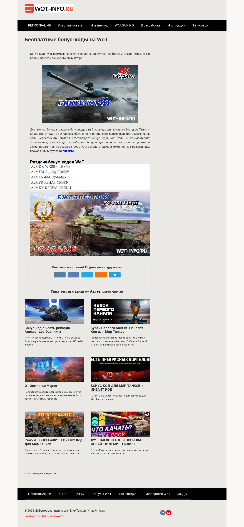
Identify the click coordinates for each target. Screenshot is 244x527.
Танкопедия (201, 25)
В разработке (150, 25)
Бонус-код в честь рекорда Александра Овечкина (47, 330)
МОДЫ (182, 494)
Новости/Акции (39, 494)
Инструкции (176, 25)
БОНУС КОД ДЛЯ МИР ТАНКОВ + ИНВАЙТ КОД (117, 387)
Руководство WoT (157, 494)
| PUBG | (80, 494)
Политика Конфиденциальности (44, 516)
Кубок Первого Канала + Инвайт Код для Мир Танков (117, 330)
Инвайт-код (99, 25)
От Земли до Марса (41, 386)
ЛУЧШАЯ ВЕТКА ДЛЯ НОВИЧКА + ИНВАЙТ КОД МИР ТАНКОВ (117, 442)
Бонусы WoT (102, 494)
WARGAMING (124, 25)
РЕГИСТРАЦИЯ (39, 25)
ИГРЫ (62, 494)
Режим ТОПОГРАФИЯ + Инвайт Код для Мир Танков (53, 442)
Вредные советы (70, 25)
